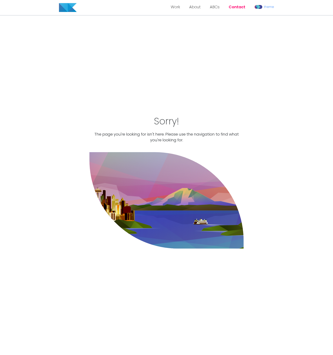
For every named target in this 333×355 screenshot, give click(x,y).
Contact (237, 7)
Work (175, 7)
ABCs (214, 7)
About (195, 7)
